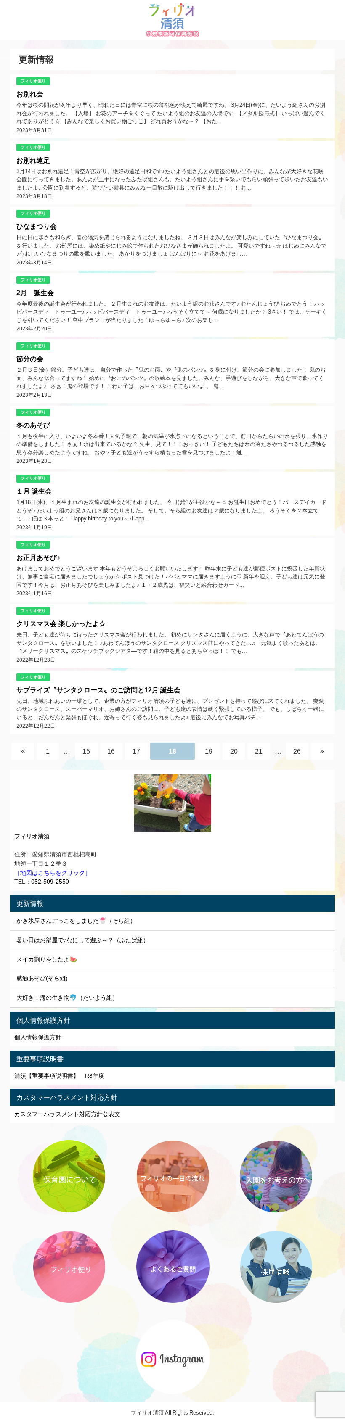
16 (111, 751)
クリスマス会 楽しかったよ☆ (61, 623)
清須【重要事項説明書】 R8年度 (59, 1076)
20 (234, 751)
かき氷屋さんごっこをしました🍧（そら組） (76, 921)
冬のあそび (33, 425)
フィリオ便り (33, 81)
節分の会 (29, 358)
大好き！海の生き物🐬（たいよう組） (67, 998)
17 (136, 751)
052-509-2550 (50, 881)
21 (259, 751)
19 (208, 751)
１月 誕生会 (34, 491)
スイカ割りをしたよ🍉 (46, 959)
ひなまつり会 (36, 226)
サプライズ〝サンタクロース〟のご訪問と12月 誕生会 (98, 689)
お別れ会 (29, 93)
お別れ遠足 (33, 160)
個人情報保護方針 (37, 1037)
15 (86, 751)
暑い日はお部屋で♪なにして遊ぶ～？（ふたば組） (82, 940)
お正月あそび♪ (38, 557)
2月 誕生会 (35, 292)
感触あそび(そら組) (42, 978)
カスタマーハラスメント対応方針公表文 (67, 1114)
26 (297, 751)
